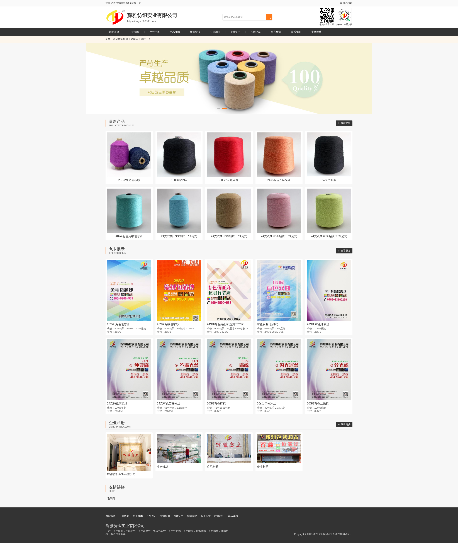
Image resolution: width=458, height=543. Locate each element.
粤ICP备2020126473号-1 (339, 534)
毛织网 (111, 498)
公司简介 (134, 31)
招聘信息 (256, 31)
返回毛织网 (346, 3)
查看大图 (329, 24)
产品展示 (175, 31)
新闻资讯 (195, 31)
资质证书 (235, 31)
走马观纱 (316, 31)
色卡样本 (155, 31)
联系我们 (296, 31)
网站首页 (114, 31)
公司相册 (215, 31)
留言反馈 (276, 31)
